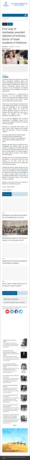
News (3, 212)
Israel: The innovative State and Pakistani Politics (10, 405)
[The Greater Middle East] (15, 4)
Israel (4, 84)
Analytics (4, 235)
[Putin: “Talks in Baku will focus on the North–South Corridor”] (15, 279)
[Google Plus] (7, 77)
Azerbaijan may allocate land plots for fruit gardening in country (14, 216)
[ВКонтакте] (5, 77)
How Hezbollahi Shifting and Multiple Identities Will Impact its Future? (11, 365)
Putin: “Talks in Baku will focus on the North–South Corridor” (14, 285)
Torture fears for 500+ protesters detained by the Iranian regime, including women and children (11, 416)
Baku (13, 140)
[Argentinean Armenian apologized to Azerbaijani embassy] (15, 257)
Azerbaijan (11, 46)
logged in (12, 302)
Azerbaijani (24, 107)
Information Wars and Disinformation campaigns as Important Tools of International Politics (11, 353)
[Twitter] (3, 77)
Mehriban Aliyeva (6, 48)
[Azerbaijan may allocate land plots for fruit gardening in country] (15, 211)
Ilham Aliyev (12, 109)
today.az (9, 190)
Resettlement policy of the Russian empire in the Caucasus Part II (14, 239)
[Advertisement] (16, 10)
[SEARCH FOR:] (15, 18)
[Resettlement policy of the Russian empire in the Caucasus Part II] (15, 234)
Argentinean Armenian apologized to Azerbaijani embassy (14, 262)
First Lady (17, 46)
